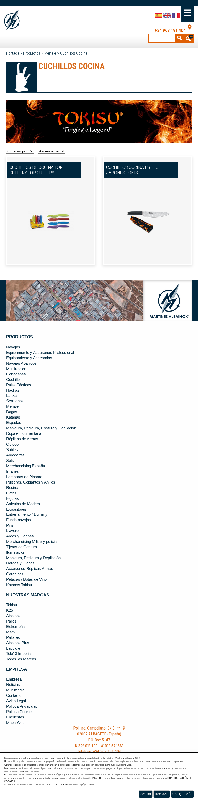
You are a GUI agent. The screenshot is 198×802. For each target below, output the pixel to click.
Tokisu (11, 605)
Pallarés (13, 637)
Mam (10, 632)
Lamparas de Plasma (24, 477)
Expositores (16, 509)
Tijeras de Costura (21, 547)
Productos (31, 53)
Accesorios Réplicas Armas (29, 569)
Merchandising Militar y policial (31, 541)
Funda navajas (18, 520)
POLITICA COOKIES (57, 784)
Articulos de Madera (23, 504)
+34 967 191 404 (170, 30)
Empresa (14, 679)
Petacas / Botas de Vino (26, 579)
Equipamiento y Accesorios (29, 358)
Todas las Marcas (21, 659)
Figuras (12, 498)
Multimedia (15, 690)
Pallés (11, 621)
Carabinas (14, 574)
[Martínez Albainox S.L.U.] (23, 20)
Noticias (13, 685)
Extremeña (15, 627)
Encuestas (15, 717)
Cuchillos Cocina (73, 53)
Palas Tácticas (18, 385)
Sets (10, 461)
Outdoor (13, 444)
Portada (12, 53)
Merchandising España (25, 466)
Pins (10, 525)
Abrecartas (15, 455)
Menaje (50, 53)
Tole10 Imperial (18, 654)
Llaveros (13, 531)
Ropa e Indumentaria (23, 433)
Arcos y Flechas (20, 536)
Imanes (12, 471)
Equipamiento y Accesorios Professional (40, 352)
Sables (12, 450)
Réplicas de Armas (22, 439)
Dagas (11, 412)
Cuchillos (14, 380)
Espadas (13, 423)
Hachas (12, 390)
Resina (12, 488)
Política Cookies (20, 712)
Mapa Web (15, 723)
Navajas (13, 347)
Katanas (13, 417)
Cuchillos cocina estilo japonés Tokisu (132, 170)
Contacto (13, 695)
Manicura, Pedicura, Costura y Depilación (41, 428)
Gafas (11, 493)
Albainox (13, 616)
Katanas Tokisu (19, 585)
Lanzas (12, 396)
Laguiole (13, 648)
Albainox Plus (17, 643)
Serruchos (15, 401)
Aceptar (145, 794)
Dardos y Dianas (20, 563)
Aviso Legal (16, 701)
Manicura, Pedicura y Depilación (33, 558)
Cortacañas (16, 374)
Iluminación (15, 552)
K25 (9, 610)
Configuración (182, 794)
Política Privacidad (21, 706)
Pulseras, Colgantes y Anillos (30, 482)
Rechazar (162, 794)
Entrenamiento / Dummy (26, 514)
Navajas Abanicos (21, 363)
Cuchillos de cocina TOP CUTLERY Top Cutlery (36, 170)
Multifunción (16, 369)
